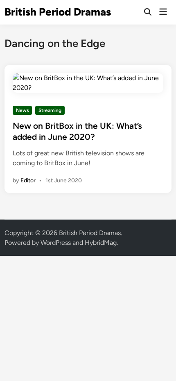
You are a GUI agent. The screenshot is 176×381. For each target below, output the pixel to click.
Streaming (49, 110)
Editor (28, 180)
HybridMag (101, 243)
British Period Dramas (58, 11)
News (22, 110)
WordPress (56, 243)
